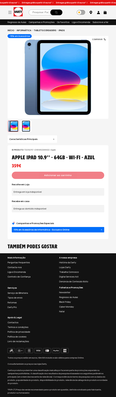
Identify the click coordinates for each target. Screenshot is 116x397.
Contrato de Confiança (19, 276)
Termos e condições (18, 327)
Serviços (12, 287)
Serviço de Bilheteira (18, 293)
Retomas (12, 302)
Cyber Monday (66, 306)
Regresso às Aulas (17, 22)
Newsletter (64, 292)
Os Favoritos (63, 22)
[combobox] (45, 12)
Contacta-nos (15, 267)
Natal (61, 311)
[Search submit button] (56, 12)
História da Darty (67, 262)
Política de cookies (17, 336)
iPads (62, 30)
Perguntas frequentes (19, 262)
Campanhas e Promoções (42, 22)
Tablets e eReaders (45, 30)
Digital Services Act (69, 276)
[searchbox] (45, 12)
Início (11, 30)
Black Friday (65, 301)
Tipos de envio (15, 297)
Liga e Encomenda (81, 22)
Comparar (97, 39)
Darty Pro (12, 307)
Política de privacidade (19, 331)
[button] (105, 12)
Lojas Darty (65, 267)
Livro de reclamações (18, 341)
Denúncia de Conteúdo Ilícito (73, 281)
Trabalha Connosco (69, 272)
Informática (24, 30)
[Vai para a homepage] (18, 12)
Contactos (13, 322)
